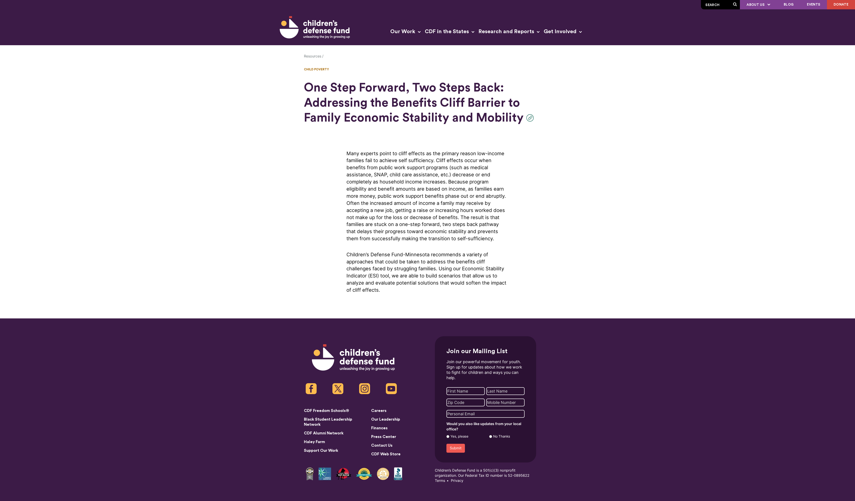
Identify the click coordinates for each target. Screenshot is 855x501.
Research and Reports (506, 31)
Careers (379, 411)
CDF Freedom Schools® (326, 411)
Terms (440, 480)
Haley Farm (314, 442)
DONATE (841, 4)
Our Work (403, 31)
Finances (379, 428)
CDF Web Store (386, 454)
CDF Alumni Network (324, 433)
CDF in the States (447, 31)
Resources (312, 56)
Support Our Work (321, 450)
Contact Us (382, 445)
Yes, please (459, 436)
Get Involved (561, 31)
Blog (789, 4)
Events (813, 4)
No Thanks (501, 436)
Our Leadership (385, 419)
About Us (756, 4)
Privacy (457, 480)
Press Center (383, 437)
